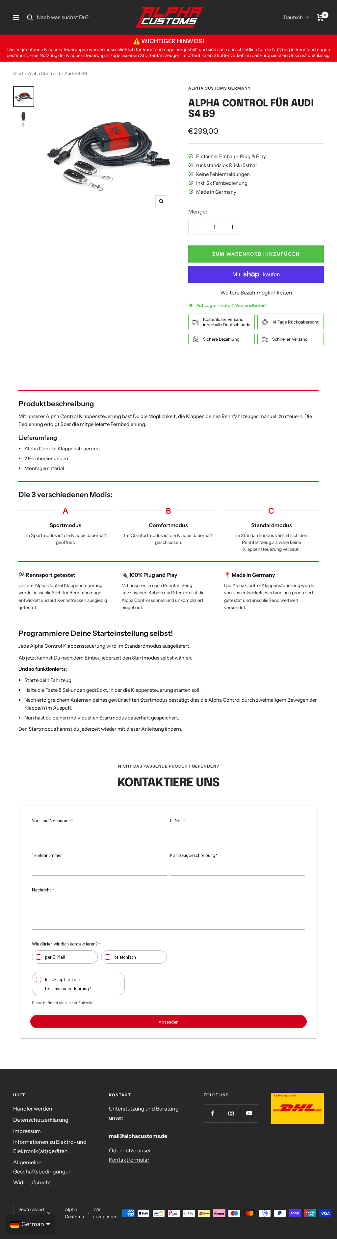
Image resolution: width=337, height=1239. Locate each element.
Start (18, 73)
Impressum (27, 1131)
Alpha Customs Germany (219, 88)
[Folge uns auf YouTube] (249, 1113)
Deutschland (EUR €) (30, 1213)
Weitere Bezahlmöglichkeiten (256, 292)
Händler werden (32, 1108)
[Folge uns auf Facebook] (213, 1113)
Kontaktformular (129, 1159)
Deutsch (293, 17)
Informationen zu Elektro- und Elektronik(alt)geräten (50, 1146)
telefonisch (125, 957)
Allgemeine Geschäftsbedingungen (42, 1167)
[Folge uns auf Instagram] (231, 1113)
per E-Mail (55, 957)
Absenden (168, 1022)
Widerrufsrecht (32, 1182)
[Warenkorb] (320, 17)
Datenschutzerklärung (40, 1119)
